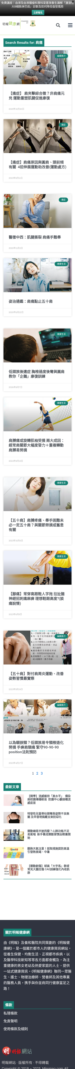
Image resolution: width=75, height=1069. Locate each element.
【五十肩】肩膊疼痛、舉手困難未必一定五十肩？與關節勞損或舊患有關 (36, 525)
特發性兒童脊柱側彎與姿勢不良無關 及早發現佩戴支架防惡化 (48, 815)
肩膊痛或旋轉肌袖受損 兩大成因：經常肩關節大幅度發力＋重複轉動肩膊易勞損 (37, 445)
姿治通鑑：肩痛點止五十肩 (31, 301)
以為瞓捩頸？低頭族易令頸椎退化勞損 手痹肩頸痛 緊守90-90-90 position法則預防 (36, 747)
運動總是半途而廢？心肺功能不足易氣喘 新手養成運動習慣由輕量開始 (49, 834)
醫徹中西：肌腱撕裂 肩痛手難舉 (35, 237)
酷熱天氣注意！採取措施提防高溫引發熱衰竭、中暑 (48, 850)
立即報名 (38, 12)
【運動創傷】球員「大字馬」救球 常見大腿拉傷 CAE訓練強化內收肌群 (48, 869)
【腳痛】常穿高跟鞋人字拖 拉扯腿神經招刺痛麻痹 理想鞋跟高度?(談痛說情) (37, 599)
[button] (70, 25)
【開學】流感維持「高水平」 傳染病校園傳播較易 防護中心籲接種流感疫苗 (49, 799)
